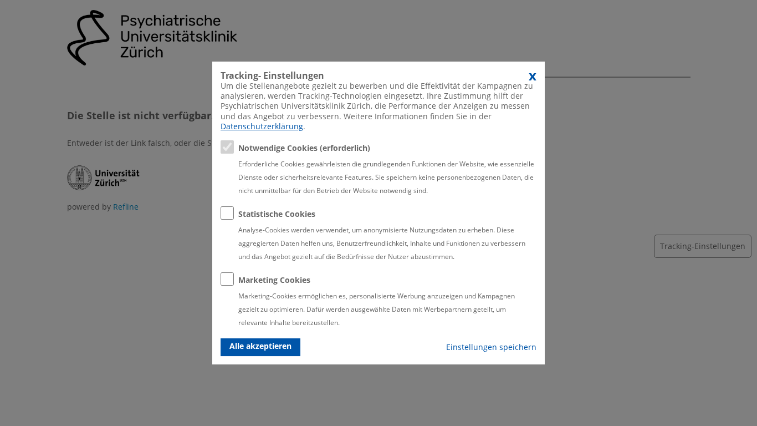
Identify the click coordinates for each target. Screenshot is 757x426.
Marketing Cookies (274, 280)
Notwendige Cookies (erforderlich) (304, 148)
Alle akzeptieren (260, 346)
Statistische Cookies (276, 214)
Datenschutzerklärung (262, 126)
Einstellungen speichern (491, 347)
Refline (126, 206)
